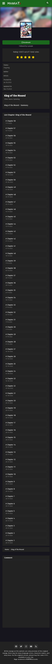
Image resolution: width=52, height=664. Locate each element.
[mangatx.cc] (14, 5)
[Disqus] (26, 594)
